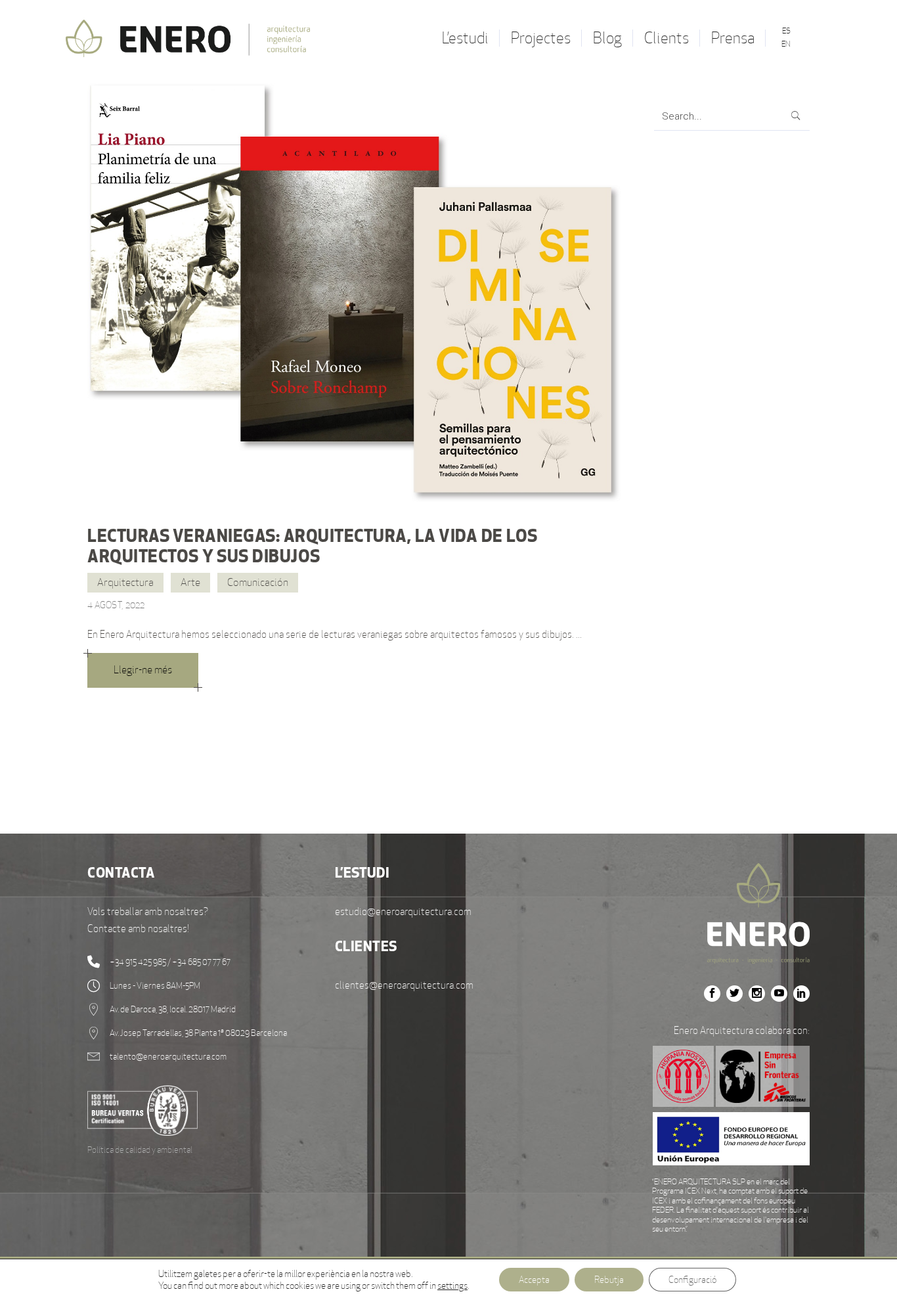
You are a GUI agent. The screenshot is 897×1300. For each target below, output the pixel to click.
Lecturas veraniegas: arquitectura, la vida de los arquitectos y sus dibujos (312, 546)
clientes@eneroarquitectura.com (404, 985)
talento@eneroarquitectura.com (168, 1056)
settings (452, 1285)
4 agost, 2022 (116, 605)
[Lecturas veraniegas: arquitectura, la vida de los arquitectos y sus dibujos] (354, 293)
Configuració (692, 1280)
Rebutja (609, 1280)
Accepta (534, 1280)
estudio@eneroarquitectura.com (403, 911)
